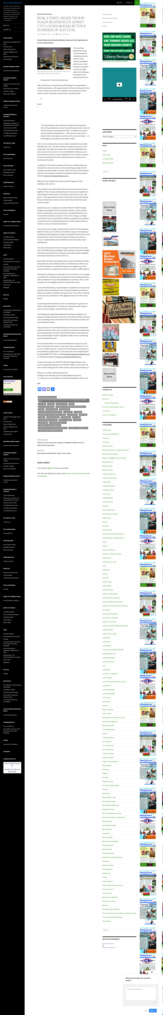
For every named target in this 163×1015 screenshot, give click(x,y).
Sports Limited (107, 837)
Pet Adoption (107, 765)
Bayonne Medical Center (10, 198)
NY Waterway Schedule (10, 133)
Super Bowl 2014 (108, 853)
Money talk (106, 701)
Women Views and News (111, 909)
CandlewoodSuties (8, 237)
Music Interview (108, 709)
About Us (120, 2)
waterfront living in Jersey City (49, 425)
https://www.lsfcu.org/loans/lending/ (115, 61)
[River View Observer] (103, 945)
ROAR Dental (66, 417)
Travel (104, 877)
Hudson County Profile (10, 128)
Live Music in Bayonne (110, 674)
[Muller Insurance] (109, 347)
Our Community (108, 745)
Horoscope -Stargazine (110, 614)
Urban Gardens (107, 881)
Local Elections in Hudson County (114, 682)
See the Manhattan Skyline (48, 420)
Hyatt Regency (7, 245)
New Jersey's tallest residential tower (52, 414)
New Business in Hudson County (113, 717)
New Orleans (72, 414)
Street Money (107, 849)
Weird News (6, 285)
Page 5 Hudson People (110, 761)
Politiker (5, 299)
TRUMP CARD (43, 422)
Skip (145, 1010)
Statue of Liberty (65, 420)
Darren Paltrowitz (108, 510)
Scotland (76, 417)
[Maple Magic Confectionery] (110, 332)
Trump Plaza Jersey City (58, 422)
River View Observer (12, 2)
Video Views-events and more (112, 885)
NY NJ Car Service (8, 351)
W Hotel (5, 214)
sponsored (106, 833)
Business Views (107, 470)
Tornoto (77, 420)
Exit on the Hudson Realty (10, 317)
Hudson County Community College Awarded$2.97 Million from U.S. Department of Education (60, 442)
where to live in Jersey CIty (78, 428)
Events (104, 542)
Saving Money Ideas (109, 825)
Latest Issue (106, 670)
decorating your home (110, 514)
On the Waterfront (108, 729)
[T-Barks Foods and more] (110, 287)
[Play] (105, 99)
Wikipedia (6, 287)
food (104, 566)
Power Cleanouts (8, 175)
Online (104, 733)
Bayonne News (107, 446)
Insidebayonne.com (109, 654)
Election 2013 (107, 530)
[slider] (118, 99)
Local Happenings (108, 689)
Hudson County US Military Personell (115, 626)
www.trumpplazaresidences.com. (50, 430)
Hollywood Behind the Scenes (112, 602)
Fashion (105, 546)
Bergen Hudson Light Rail (47, 397)
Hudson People (107, 630)
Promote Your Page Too (108, 947)
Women (105, 905)
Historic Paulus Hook (9, 49)
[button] (119, 85)
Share (39, 104)
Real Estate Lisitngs (109, 801)
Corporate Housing (9, 120)
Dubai (72, 404)
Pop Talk (105, 777)
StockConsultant (9, 381)
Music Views (106, 713)
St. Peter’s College (8, 91)
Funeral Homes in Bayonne (11, 70)
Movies (104, 705)
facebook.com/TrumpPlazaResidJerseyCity (71, 406)
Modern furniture (8, 186)
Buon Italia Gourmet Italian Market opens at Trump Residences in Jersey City (63, 400)
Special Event (107, 829)
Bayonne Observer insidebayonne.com (115, 450)
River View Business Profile (111, 813)
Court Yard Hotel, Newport (11, 239)
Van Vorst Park (7, 59)
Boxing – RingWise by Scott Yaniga (114, 458)
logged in (50, 468)
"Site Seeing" (106, 430)
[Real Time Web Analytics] (7, 401)
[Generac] (119, 264)
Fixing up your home (109, 562)
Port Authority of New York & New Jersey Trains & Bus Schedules (11, 269)
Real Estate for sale (108, 797)
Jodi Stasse (68, 412)
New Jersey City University (11, 88)
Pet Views (105, 769)
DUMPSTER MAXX (9, 172)
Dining (104, 522)
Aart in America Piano (9, 170)
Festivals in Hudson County (111, 554)
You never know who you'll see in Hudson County (119, 913)
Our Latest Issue (107, 749)
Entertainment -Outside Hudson (113, 538)
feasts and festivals (108, 550)
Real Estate (106, 793)
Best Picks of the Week (110, 454)
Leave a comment (63, 34)
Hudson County (52, 409)
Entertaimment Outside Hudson (113, 534)
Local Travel (106, 697)
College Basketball (108, 486)
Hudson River (64, 409)
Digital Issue (106, 518)
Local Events (106, 686)
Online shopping (108, 737)
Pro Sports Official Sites (110, 785)
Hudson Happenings (111, 403)
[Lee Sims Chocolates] (119, 310)
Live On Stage (107, 678)
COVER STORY (107, 498)
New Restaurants (108, 725)
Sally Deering (107, 821)
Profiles (105, 789)
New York (83, 414)
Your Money (106, 921)
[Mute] (130, 99)
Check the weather (8, 259)
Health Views (107, 582)
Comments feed (107, 159)
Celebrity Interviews (109, 478)
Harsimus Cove (7, 46)
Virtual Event (107, 893)
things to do (106, 873)
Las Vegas (78, 412)
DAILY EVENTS (107, 502)
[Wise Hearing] (110, 360)
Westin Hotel (7, 247)
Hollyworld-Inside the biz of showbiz (115, 606)
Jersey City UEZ (7, 158)
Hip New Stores (107, 590)
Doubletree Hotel (8, 242)
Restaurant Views (108, 809)
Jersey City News (108, 662)
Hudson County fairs (109, 622)
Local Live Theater (108, 693)
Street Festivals (107, 845)
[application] (119, 85)
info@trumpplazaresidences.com (50, 412)
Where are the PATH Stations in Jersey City (53, 428)
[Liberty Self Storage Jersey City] (110, 241)
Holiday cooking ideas (110, 594)
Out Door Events (108, 753)
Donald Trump (62, 404)
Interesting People (108, 658)
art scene (105, 438)
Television (105, 861)
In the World (106, 646)
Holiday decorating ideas (111, 598)
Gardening (106, 570)
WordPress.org (107, 163)
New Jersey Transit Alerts (10, 369)
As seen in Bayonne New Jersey (113, 407)
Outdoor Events (107, 757)
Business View (107, 466)
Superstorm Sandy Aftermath (112, 857)
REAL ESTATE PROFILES (44, 14)
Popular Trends (107, 781)
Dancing (105, 506)
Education (105, 526)
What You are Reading (110, 897)
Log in (104, 151)
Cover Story (106, 494)
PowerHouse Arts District (10, 56)
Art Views (105, 442)
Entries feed (106, 155)
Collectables (106, 482)
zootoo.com (6, 147)
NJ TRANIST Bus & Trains (10, 130)
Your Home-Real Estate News (112, 917)
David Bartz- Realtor (9, 315)
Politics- (105, 773)
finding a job (106, 558)
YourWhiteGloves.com (10, 136)
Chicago (51, 404)
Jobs (104, 666)
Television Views (108, 865)
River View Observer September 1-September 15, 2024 (11, 275)
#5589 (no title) (107, 395)
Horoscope (106, 610)
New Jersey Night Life (109, 721)
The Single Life (107, 869)
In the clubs (106, 638)
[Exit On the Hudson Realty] (109, 224)
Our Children (107, 741)
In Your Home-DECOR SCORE (112, 650)
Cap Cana (42, 404)
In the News (106, 642)
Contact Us (129, 2)
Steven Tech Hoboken (9, 94)
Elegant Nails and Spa (46, 406)
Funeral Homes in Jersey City (11, 261)
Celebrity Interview (109, 474)
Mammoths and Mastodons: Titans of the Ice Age (54, 452)
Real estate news (53, 417)
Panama (41, 417)
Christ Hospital (7, 200)
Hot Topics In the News (110, 618)
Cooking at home (108, 490)
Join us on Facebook (109, 415)
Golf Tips (105, 578)
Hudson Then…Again (109, 634)
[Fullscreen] (133, 99)
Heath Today (106, 586)
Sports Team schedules (110, 841)
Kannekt (5, 264)
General (105, 574)
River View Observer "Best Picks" (113, 817)
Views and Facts (108, 889)
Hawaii (41, 409)
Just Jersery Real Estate (10, 340)
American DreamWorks (110, 434)
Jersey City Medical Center (11, 203)
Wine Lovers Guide (108, 901)
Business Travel (107, 462)
